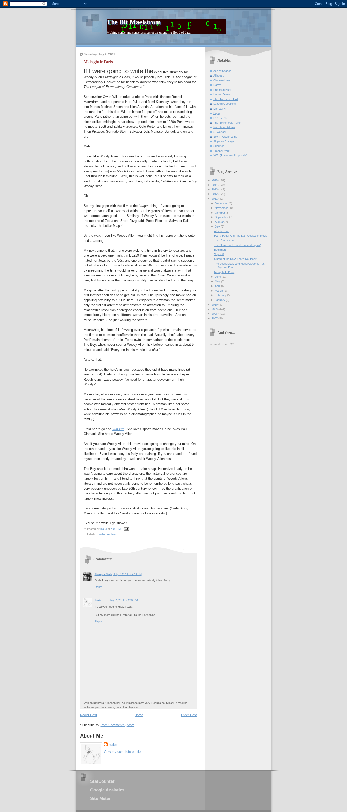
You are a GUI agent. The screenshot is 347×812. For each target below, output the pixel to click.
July (218, 226)
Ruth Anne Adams (224, 127)
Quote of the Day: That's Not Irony (235, 258)
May (218, 281)
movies (101, 534)
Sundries (218, 145)
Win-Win (118, 429)
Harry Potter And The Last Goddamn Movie (240, 235)
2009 (215, 309)
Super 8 (219, 254)
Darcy (217, 84)
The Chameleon (224, 240)
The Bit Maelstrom (134, 22)
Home (139, 715)
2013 (215, 189)
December (222, 203)
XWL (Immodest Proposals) (230, 155)
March (219, 290)
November (222, 207)
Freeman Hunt (222, 89)
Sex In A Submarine (225, 136)
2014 (215, 184)
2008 (215, 313)
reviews (112, 534)
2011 (215, 198)
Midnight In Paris (224, 272)
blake (98, 600)
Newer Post (88, 715)
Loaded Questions (224, 103)
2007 (215, 318)
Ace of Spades (222, 70)
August (219, 221)
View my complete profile (122, 752)
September (222, 217)
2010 (215, 304)
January (220, 300)
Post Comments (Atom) (118, 725)
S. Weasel (219, 131)
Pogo (216, 113)
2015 (215, 180)
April (218, 286)
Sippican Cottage (223, 141)
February (221, 295)
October (220, 212)
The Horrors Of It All (225, 99)
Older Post (189, 715)
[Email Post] (126, 528)
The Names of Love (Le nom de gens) (237, 245)
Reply (98, 586)
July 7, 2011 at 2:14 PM (127, 574)
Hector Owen (221, 94)
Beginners (220, 249)
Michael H (219, 108)
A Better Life (221, 231)
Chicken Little (221, 80)
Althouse (218, 75)
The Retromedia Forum (227, 122)
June (218, 276)
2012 (215, 194)
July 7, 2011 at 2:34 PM (123, 600)
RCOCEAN (220, 117)
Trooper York (103, 574)
